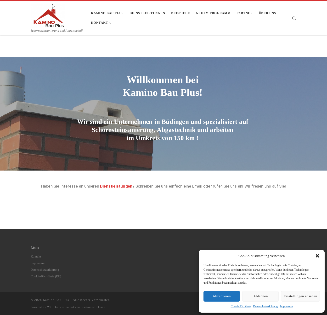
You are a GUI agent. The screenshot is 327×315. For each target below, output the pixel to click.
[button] (317, 255)
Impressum (286, 306)
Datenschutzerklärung (265, 306)
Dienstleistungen (116, 186)
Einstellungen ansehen (300, 296)
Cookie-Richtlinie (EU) (46, 276)
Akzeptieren (222, 296)
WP (49, 306)
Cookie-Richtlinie (241, 306)
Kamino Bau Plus (56, 300)
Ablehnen (260, 296)
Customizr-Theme (93, 306)
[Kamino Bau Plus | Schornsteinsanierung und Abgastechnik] (48, 14)
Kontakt (36, 256)
